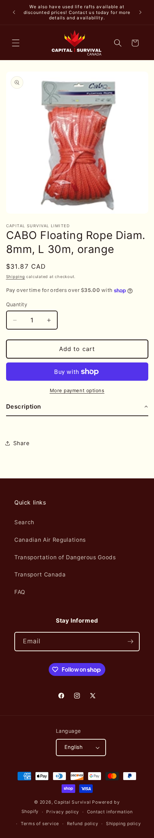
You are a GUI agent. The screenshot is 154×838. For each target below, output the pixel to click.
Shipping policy (123, 823)
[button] (15, 43)
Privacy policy (62, 811)
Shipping (15, 276)
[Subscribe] (130, 641)
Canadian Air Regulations (50, 539)
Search (24, 522)
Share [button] (21, 443)
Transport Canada (40, 574)
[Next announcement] (140, 12)
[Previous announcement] (14, 12)
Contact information (110, 811)
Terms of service (40, 823)
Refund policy (82, 823)
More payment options (77, 390)
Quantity (17, 304)
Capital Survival (72, 802)
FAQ (19, 592)
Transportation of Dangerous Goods (65, 557)
